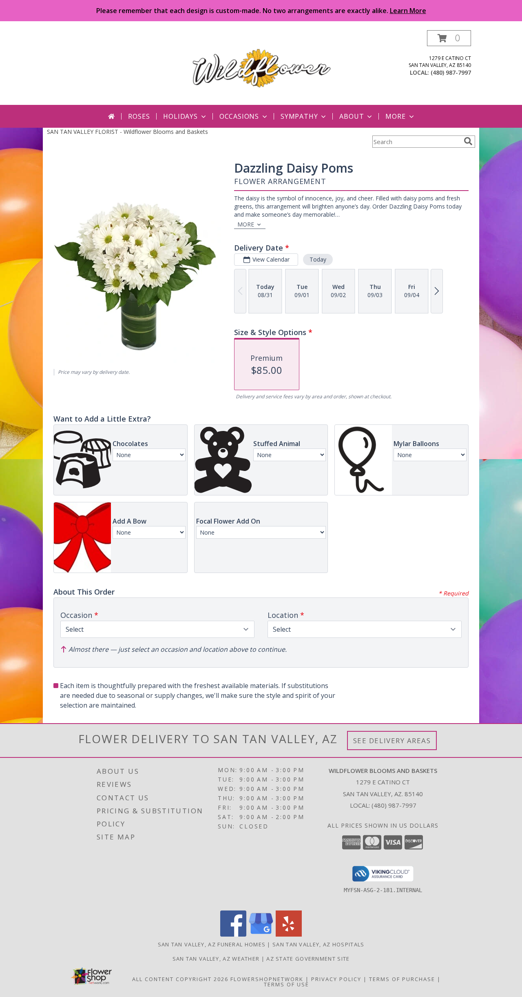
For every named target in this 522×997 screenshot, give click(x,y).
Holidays (180, 116)
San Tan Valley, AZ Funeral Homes (212, 944)
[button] (449, 38)
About (351, 116)
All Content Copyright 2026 (180, 979)
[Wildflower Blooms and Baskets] (262, 67)
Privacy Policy (336, 979)
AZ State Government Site (307, 958)
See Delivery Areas (392, 740)
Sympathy (299, 116)
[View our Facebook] (233, 934)
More (395, 116)
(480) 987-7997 (451, 72)
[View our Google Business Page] (261, 934)
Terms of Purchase (402, 979)
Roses (139, 116)
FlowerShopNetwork (266, 979)
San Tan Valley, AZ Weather (216, 958)
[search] (468, 141)
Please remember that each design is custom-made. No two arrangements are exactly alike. (261, 10)
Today (318, 259)
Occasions (239, 116)
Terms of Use (286, 984)
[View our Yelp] (289, 934)
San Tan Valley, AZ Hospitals (318, 944)
